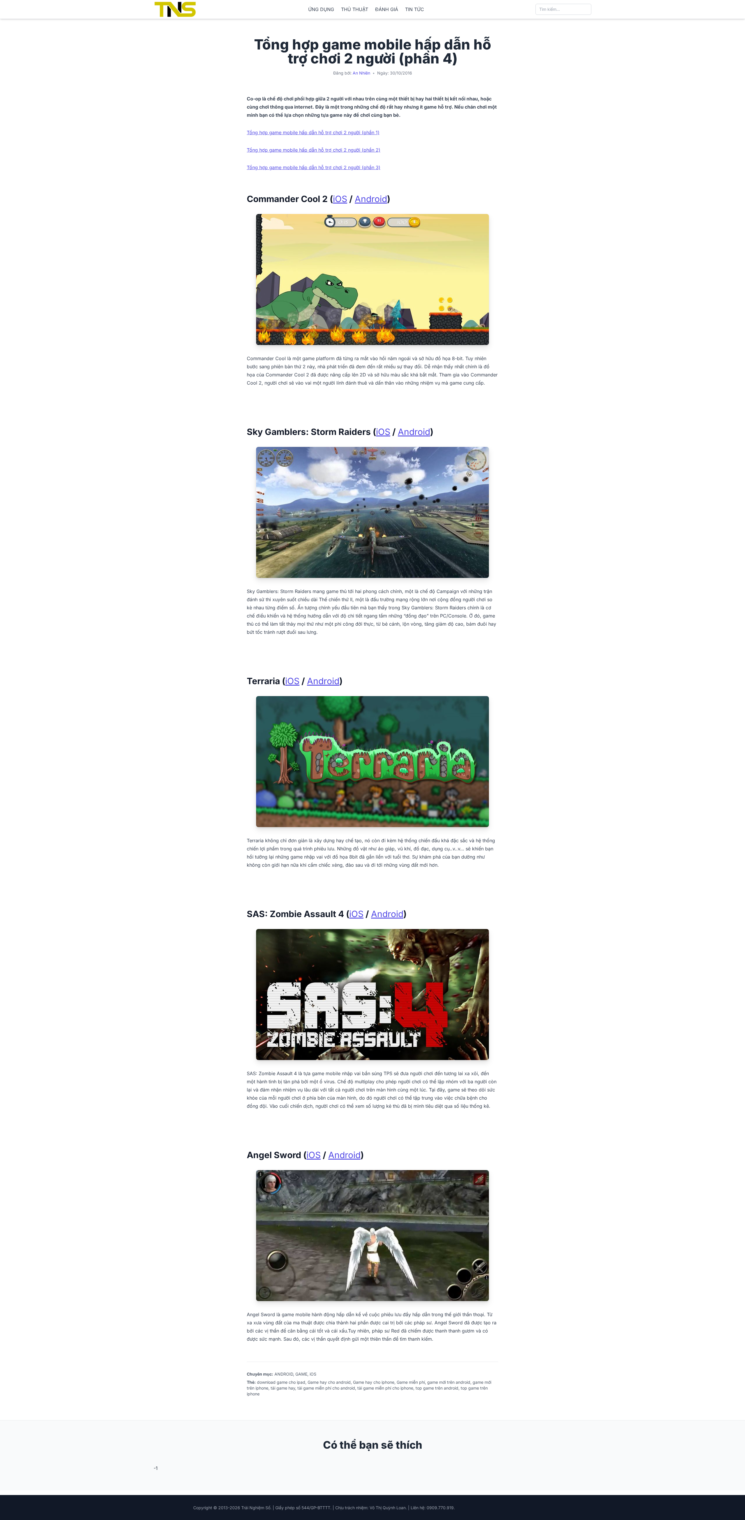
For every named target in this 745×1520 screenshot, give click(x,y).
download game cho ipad (281, 1382)
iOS (340, 199)
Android (371, 199)
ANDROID (283, 1374)
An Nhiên (361, 72)
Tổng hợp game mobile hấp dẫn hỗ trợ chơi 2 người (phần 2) (313, 150)
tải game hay (283, 1387)
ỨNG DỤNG (321, 9)
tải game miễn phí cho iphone (385, 1387)
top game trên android (437, 1387)
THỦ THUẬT (354, 9)
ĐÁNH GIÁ (386, 9)
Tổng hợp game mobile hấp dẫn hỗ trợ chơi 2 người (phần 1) (313, 132)
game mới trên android (448, 1382)
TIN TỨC (414, 9)
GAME (301, 1374)
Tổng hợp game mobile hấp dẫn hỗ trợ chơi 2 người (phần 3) (313, 167)
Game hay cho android (329, 1382)
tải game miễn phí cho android (326, 1387)
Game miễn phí (411, 1382)
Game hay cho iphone (373, 1382)
